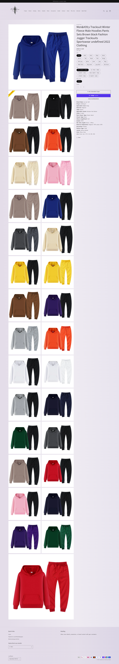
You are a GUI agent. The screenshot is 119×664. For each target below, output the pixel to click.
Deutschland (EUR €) (13, 659)
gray (100, 61)
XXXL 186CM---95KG (94, 73)
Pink (97, 58)
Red (85, 58)
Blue (79, 55)
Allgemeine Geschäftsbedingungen (15, 637)
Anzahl (78, 84)
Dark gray (80, 61)
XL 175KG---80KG (95, 70)
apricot (79, 58)
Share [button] (79, 137)
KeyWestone (102, 659)
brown (103, 55)
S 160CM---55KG (82, 73)
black (91, 55)
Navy (105, 61)
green (94, 61)
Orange (103, 58)
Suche (9, 634)
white (85, 55)
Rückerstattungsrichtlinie (13, 639)
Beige (97, 55)
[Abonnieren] (31, 646)
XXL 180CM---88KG (82, 70)
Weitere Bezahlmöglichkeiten (93, 98)
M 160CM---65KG (93, 76)
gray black (98, 64)
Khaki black (80, 64)
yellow (87, 61)
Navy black (89, 64)
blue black (106, 64)
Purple (91, 58)
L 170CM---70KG (82, 76)
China (79, 81)
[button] (103, 10)
